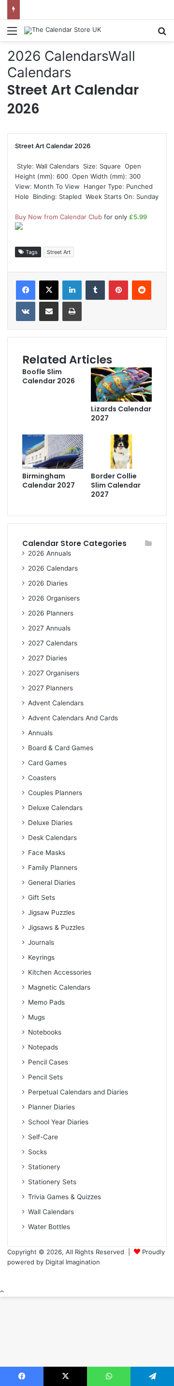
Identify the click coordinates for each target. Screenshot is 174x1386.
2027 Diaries (47, 658)
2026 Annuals (49, 553)
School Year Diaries (58, 1122)
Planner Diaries (51, 1107)
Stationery (44, 1167)
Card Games (47, 763)
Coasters (42, 778)
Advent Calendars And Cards (73, 718)
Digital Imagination (72, 1262)
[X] (48, 290)
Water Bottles (49, 1227)
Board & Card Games (60, 748)
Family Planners (52, 867)
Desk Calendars (52, 837)
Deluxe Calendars (55, 808)
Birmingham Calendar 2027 (48, 480)
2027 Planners (50, 688)
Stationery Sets (52, 1182)
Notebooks (44, 1032)
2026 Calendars (57, 56)
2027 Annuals (49, 628)
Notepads (43, 1047)
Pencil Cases (48, 1062)
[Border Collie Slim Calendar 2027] (121, 466)
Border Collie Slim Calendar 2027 (116, 485)
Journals (41, 942)
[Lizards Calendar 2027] (121, 399)
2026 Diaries (48, 583)
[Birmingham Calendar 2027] (52, 466)
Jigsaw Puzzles (51, 912)
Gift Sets (41, 897)
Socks (37, 1152)
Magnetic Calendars (59, 987)
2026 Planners (50, 613)
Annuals (40, 733)
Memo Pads (46, 1002)
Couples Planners (55, 793)
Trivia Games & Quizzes (64, 1197)
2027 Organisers (53, 673)
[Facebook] (25, 290)
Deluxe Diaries (50, 822)
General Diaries (51, 882)
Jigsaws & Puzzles (56, 927)
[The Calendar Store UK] (62, 30)
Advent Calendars (56, 703)
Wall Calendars (71, 64)
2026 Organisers (54, 598)
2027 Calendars (52, 643)
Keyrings (41, 957)
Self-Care (43, 1137)
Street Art (59, 252)
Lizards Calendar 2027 (121, 413)
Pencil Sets (45, 1077)
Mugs (36, 1017)
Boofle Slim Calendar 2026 (48, 376)
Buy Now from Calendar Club (58, 217)
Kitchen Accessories (59, 972)
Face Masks (46, 852)
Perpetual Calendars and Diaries (78, 1092)
